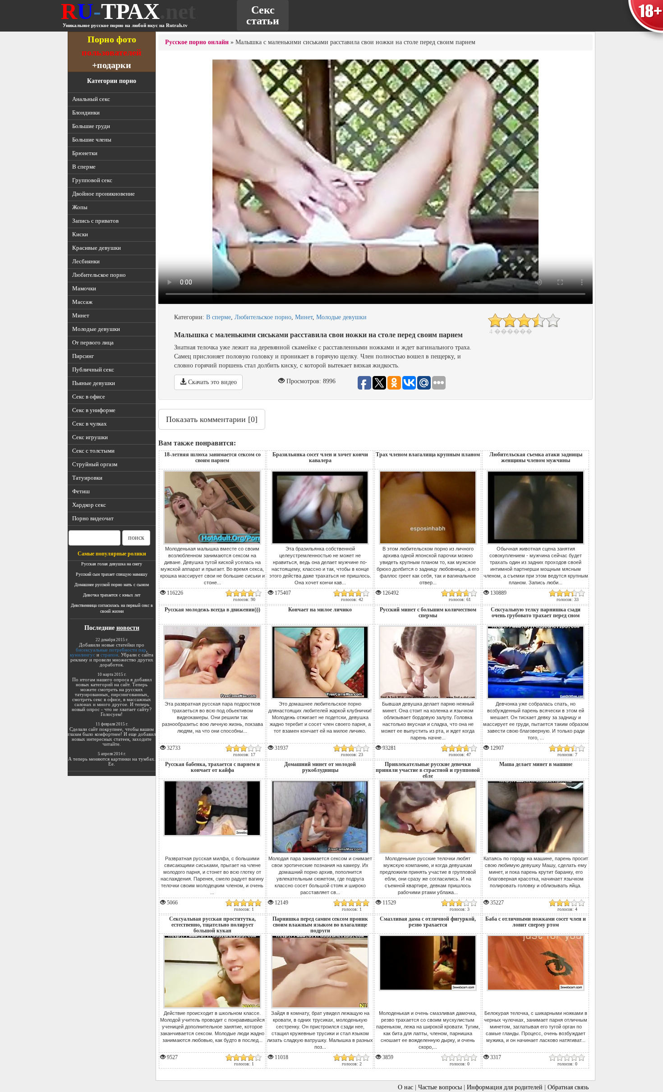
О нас (405, 1087)
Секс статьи (262, 15)
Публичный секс (93, 369)
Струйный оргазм (94, 464)
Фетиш (81, 491)
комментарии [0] (212, 419)
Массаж (82, 301)
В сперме (84, 166)
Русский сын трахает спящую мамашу (111, 574)
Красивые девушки (96, 247)
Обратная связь (568, 1087)
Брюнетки (84, 153)
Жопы (79, 207)
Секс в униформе (93, 410)
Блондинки (86, 112)
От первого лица (93, 342)
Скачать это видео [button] (211, 382)
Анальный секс (91, 99)
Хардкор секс (89, 504)
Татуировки (87, 477)
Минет (80, 315)
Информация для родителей (505, 1087)
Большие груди (91, 126)
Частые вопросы (440, 1087)
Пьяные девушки (93, 383)
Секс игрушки (90, 437)
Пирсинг (83, 356)
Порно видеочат (93, 518)
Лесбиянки (86, 261)
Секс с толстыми (93, 450)
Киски (80, 234)
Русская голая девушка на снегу (111, 563)
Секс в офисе (88, 396)
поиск (136, 537)
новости (127, 627)
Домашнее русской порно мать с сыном (111, 584)
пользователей (112, 52)
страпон (109, 654)
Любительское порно (99, 274)
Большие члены (91, 139)
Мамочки (84, 288)
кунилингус (82, 654)
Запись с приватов (95, 220)
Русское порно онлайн (197, 42)
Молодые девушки (96, 329)
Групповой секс (92, 180)
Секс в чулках (89, 423)
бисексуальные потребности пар (111, 649)
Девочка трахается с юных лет (111, 594)
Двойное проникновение (103, 193)
